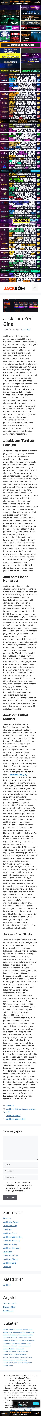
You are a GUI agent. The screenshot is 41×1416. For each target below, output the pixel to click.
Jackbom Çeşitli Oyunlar (25, 1362)
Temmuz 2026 (9, 1303)
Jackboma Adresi (11, 1222)
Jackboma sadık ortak (24, 1337)
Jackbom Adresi (13, 1116)
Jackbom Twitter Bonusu (17, 1109)
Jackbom (10, 1105)
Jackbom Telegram (11, 1248)
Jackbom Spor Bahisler (9, 1351)
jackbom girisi (7, 1343)
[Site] (20, 75)
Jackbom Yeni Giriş (11, 1241)
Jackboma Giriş (10, 1226)
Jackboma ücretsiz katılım (10, 1340)
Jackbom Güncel (10, 1259)
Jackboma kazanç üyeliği (10, 1337)
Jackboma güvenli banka (10, 1335)
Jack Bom (7, 1252)
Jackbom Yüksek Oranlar (10, 1362)
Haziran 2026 (9, 1307)
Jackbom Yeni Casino (9, 1360)
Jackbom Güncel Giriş (15, 1119)
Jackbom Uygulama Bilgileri (11, 1357)
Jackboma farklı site (19, 1332)
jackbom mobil (20, 1349)
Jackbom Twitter (10, 1255)
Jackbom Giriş (9, 1263)
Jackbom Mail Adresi (9, 1349)
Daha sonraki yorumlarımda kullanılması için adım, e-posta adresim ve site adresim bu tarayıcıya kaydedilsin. (19, 1186)
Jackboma (7, 1229)
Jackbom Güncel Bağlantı (10, 1346)
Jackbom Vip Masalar (26, 1357)
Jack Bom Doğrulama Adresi (27, 1340)
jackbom (7, 1218)
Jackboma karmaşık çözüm (25, 1335)
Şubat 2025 (8, 1311)
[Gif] (20, 121)
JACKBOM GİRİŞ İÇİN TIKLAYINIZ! (20, 45)
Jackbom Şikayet (10, 1233)
